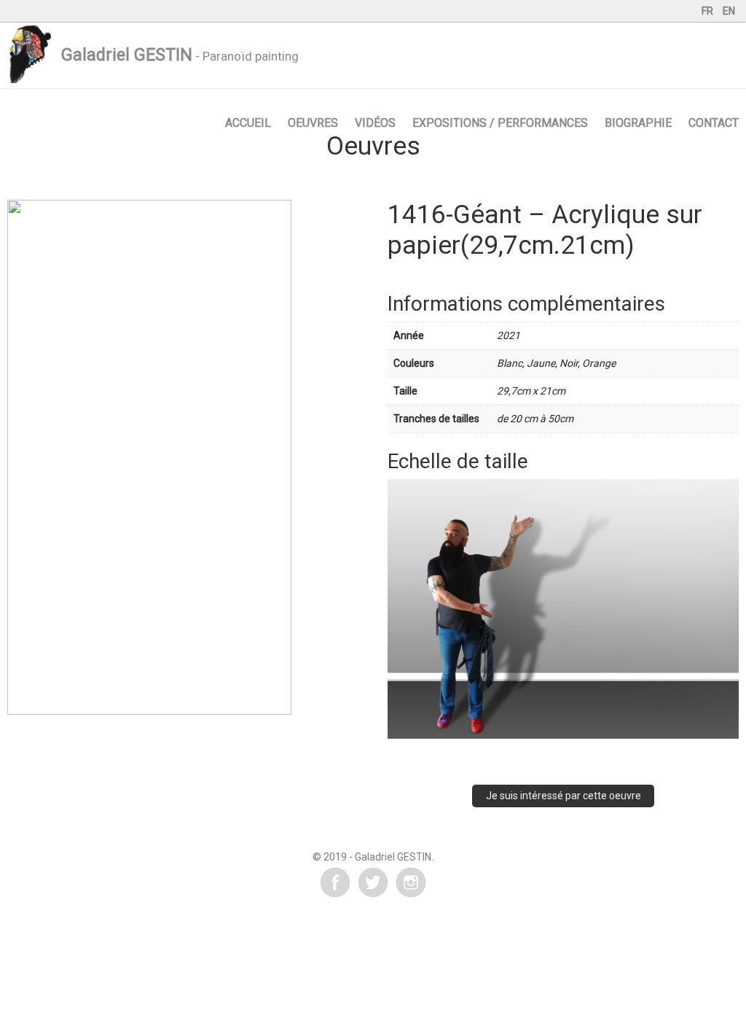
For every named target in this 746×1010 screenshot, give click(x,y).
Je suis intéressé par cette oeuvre (563, 795)
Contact (713, 123)
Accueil (248, 123)
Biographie (638, 123)
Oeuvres (313, 123)
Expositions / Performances (500, 123)
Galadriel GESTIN (126, 55)
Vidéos (375, 123)
